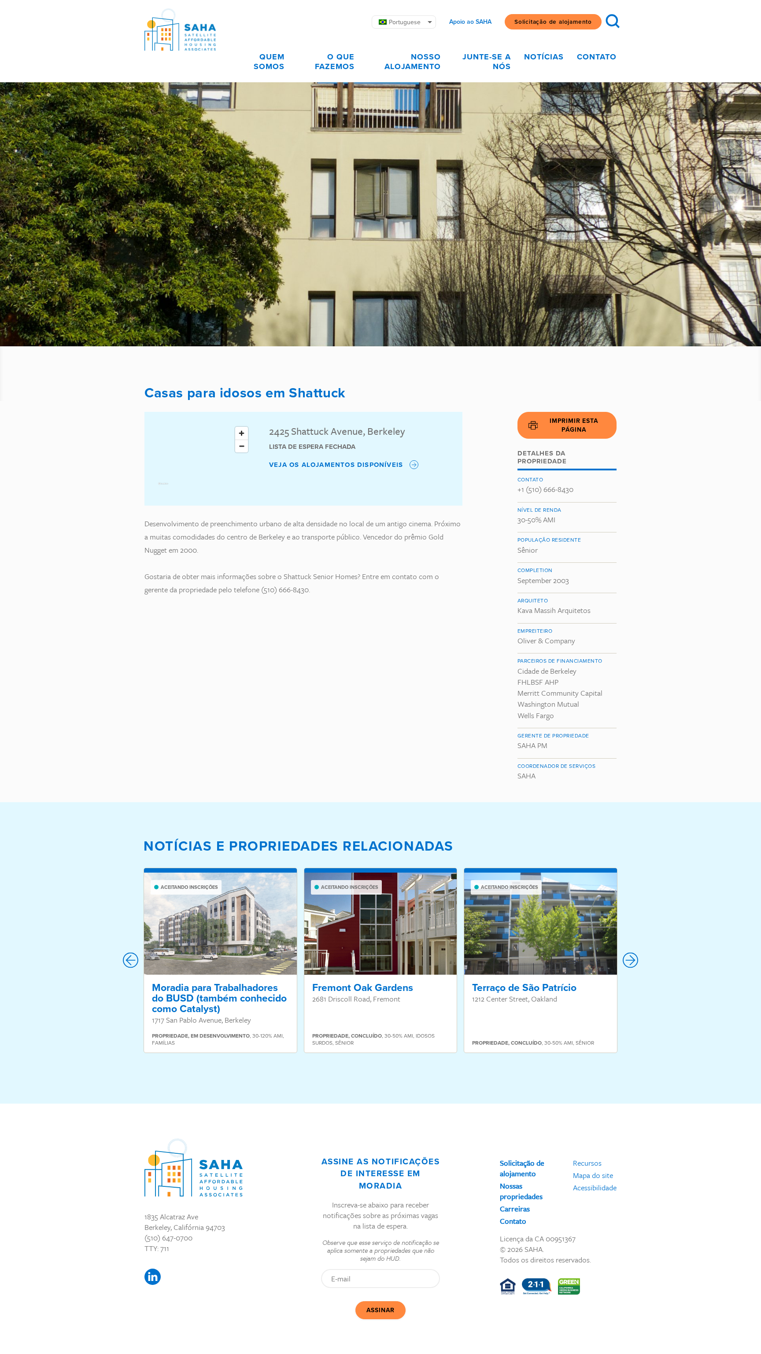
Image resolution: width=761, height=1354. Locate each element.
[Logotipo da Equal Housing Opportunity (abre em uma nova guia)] (508, 1286)
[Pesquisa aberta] (612, 21)
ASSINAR (380, 1310)
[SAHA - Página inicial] (180, 29)
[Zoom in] (241, 433)
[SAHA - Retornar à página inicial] (193, 1167)
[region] (203, 458)
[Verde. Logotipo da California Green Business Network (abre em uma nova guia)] (569, 1286)
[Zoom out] (241, 446)
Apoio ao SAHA (470, 22)
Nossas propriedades (521, 1191)
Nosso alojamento (412, 61)
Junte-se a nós (486, 61)
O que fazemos (335, 61)
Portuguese (405, 22)
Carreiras (515, 1208)
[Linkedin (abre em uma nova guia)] (152, 1277)
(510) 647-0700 (168, 1237)
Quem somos (269, 61)
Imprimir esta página (574, 425)
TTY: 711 (156, 1248)
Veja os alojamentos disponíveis (336, 465)
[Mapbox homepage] (163, 487)
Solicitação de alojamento (553, 21)
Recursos (587, 1162)
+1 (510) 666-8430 (545, 489)
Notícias (544, 56)
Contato (597, 56)
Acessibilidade (595, 1187)
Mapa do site (593, 1175)
